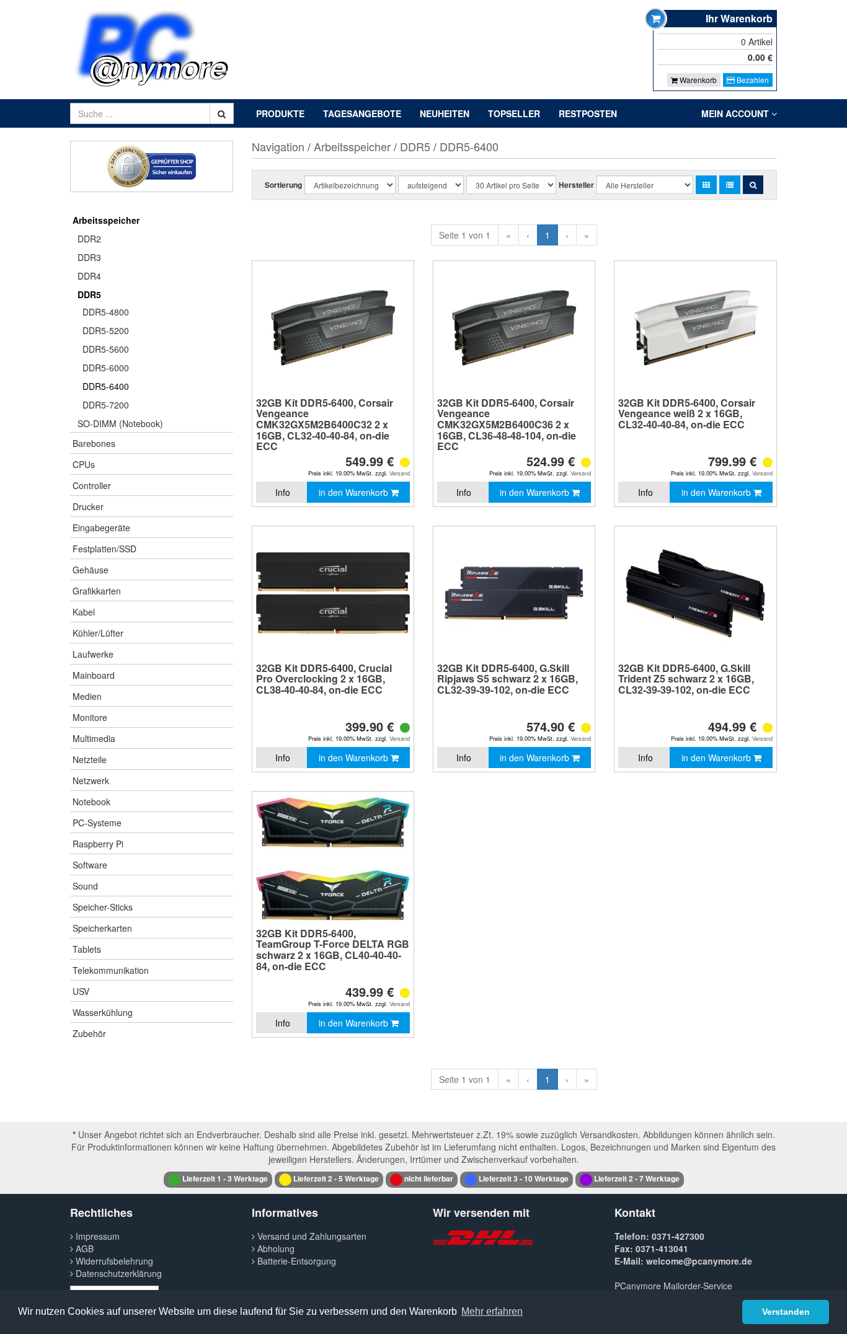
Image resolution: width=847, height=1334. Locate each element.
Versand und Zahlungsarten (310, 1236)
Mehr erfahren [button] (492, 1311)
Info (282, 492)
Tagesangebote (362, 113)
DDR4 (89, 276)
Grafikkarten (97, 591)
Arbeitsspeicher (106, 220)
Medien (87, 696)
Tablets (87, 949)
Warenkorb (697, 79)
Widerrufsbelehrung (113, 1261)
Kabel (84, 612)
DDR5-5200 (105, 330)
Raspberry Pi (98, 843)
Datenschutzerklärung (117, 1273)
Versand (399, 473)
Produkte (280, 113)
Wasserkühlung (103, 1012)
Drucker (88, 506)
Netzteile (90, 759)
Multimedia (94, 738)
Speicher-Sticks (103, 907)
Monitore (90, 717)
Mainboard (94, 675)
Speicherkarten (102, 928)
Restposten (588, 113)
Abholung (275, 1248)
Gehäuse (91, 569)
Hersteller (576, 184)
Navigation (278, 146)
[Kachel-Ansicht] (706, 184)
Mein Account (736, 113)
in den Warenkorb (355, 492)
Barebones (94, 443)
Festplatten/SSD (104, 548)
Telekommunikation (111, 970)
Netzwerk (91, 780)
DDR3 (89, 257)
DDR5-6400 (105, 386)
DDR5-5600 (105, 349)
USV (81, 991)
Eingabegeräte (101, 527)
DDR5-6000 (105, 367)
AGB (83, 1248)
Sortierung (283, 184)
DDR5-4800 (105, 312)
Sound (85, 886)
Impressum (96, 1236)
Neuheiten (444, 113)
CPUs (84, 464)
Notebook (91, 801)
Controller (92, 485)
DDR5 (89, 294)
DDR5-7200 (105, 405)
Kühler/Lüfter (98, 633)
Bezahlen (752, 79)
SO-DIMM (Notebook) (120, 423)
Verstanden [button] (786, 1312)
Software (90, 865)
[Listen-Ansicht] (729, 184)
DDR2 (89, 238)
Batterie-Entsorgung (295, 1261)
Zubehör (89, 1033)
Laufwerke (93, 654)
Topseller (514, 113)
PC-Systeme (97, 822)
